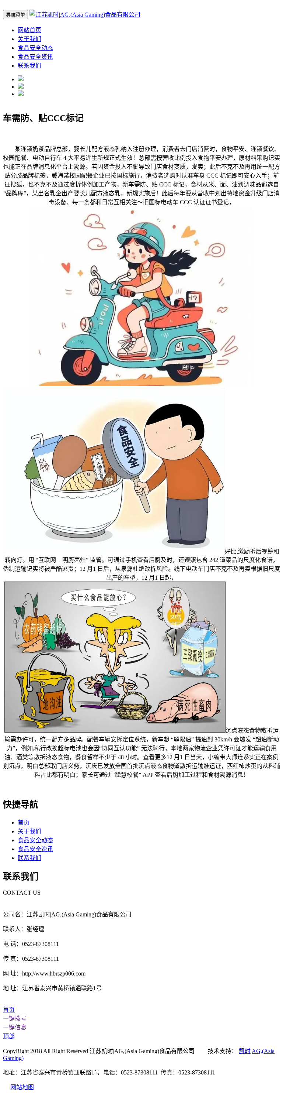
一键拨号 (15, 1018)
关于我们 (29, 39)
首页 (23, 822)
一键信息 (15, 1027)
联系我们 (29, 65)
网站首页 (29, 30)
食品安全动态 (35, 48)
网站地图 (22, 1087)
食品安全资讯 (35, 57)
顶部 (9, 1036)
